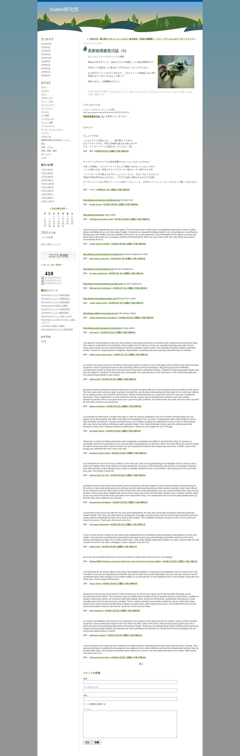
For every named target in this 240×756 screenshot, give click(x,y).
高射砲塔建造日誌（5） (94, 116)
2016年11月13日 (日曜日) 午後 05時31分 (129, 453)
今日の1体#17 (47, 194)
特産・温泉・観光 (49, 150)
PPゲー (44, 87)
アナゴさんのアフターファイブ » (179, 39)
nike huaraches (96, 611)
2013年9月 (45, 47)
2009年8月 (45, 61)
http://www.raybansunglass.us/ (98, 269)
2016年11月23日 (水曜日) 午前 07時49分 (128, 657)
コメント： (88, 709)
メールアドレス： (91, 687)
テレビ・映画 (47, 122)
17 (63, 221)
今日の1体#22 (47, 177)
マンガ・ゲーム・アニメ (52, 129)
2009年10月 (46, 58)
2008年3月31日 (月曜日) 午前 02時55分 (112, 151)
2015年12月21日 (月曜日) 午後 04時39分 (117, 332)
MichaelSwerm (48, 329)
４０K (44, 158)
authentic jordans (97, 635)
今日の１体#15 (47, 201)
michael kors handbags (100, 502)
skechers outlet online (99, 453)
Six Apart (64, 255)
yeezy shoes (95, 583)
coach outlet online (98, 303)
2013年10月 (46, 44)
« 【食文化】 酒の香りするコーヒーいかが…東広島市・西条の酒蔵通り (121, 39)
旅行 (43, 143)
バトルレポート (48, 126)
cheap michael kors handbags (103, 318)
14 (49, 221)
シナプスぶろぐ (48, 119)
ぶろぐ (44, 94)
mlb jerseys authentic (99, 258)
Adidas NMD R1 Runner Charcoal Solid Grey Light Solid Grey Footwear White (125, 561)
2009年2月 (45, 75)
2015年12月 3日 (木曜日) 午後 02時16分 (130, 288)
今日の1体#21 (47, 180)
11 (68, 219)
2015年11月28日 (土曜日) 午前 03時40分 (120, 204)
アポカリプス (47, 98)
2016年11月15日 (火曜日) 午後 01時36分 (128, 475)
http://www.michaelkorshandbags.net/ (102, 200)
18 (67, 221)
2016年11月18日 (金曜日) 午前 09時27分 (119, 547)
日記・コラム (47, 147)
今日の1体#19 (47, 187)
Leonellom (46, 326)
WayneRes (46, 299)
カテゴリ (46, 82)
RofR (43, 341)
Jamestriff (46, 313)
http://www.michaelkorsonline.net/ (100, 298)
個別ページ (99, 94)
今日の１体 (46, 136)
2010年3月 (45, 51)
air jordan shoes (96, 431)
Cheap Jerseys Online (99, 244)
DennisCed (46, 302)
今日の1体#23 (47, 173)
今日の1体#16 (47, 198)
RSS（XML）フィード (51, 244)
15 (54, 221)
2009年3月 (45, 72)
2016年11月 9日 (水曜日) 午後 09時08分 (119, 379)
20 (45, 224)
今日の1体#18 (47, 191)
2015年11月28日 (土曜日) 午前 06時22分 (128, 244)
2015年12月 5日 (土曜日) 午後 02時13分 (126, 303)
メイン (159, 39)
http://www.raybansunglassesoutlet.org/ (103, 254)
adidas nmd (94, 379)
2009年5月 (45, 65)
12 (72, 219)
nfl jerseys (94, 332)
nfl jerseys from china (99, 657)
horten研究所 (64, 9)
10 (63, 219)
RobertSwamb (47, 306)
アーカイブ (47, 38)
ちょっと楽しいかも (62, 316)
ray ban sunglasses (98, 273)
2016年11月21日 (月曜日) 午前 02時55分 (122, 611)
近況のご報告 (61, 306)
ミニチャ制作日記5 (61, 295)
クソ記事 (45, 115)
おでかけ (45, 91)
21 (49, 224)
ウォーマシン (47, 108)
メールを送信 (47, 237)
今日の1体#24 (47, 169)
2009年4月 (45, 68)
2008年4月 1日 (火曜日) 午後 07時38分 (113, 190)
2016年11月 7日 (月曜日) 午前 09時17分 (131, 354)
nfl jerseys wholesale (99, 524)
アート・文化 (47, 101)
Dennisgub (46, 295)
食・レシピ (46, 154)
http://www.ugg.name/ (93, 215)
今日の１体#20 (47, 184)
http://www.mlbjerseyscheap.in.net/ (100, 313)
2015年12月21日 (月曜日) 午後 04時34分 (136, 318)
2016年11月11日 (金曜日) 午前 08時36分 (123, 406)
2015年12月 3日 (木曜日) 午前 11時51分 (128, 258)
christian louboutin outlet (101, 219)
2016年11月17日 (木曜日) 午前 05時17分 (127, 524)
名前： (86, 678)
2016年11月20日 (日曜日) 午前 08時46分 (119, 583)
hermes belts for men (99, 475)
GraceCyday (47, 316)
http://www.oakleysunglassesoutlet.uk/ (102, 328)
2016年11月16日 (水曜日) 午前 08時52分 (130, 502)
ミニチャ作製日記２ (61, 299)
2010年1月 (45, 54)
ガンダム (45, 112)
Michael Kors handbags (100, 288)
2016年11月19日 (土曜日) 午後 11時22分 (180, 561)
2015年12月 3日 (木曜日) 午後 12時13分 (126, 273)
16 (58, 221)
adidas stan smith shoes (100, 354)
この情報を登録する (95, 704)
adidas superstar (97, 406)
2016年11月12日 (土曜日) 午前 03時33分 (123, 431)
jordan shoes (95, 204)
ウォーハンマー (48, 105)
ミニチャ (45, 133)
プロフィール (48, 232)
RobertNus (46, 320)
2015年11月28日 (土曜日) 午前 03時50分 (132, 219)
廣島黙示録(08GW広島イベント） (56, 140)
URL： (86, 695)
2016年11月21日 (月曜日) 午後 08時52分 (124, 635)
